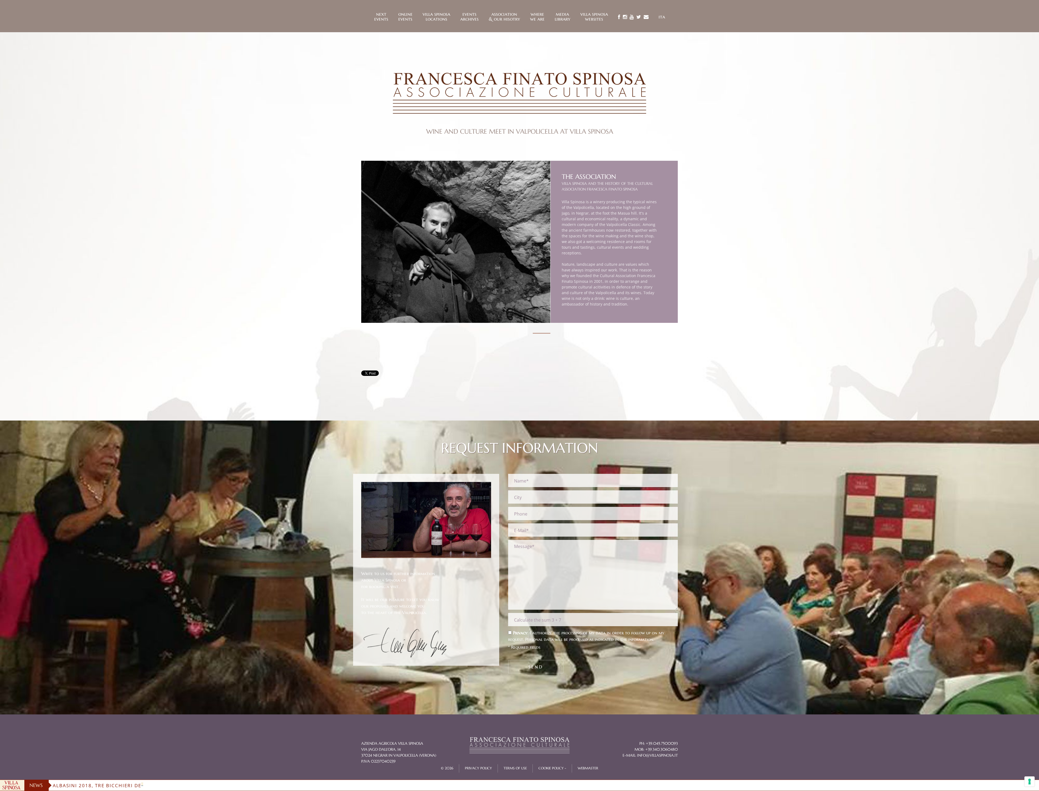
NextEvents (381, 16)
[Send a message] (646, 17)
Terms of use (515, 768)
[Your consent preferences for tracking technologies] (1029, 781)
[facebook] (619, 17)
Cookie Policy (551, 768)
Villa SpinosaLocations (436, 16)
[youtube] (632, 17)
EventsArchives (469, 16)
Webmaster (588, 768)
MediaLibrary (562, 16)
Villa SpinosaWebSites (594, 16)
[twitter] (638, 17)
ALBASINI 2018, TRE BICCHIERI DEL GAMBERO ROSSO (122, 785)
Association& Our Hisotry (504, 16)
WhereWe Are (537, 16)
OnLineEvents (405, 16)
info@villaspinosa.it (657, 755)
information (640, 639)
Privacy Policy (478, 768)
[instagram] (625, 17)
